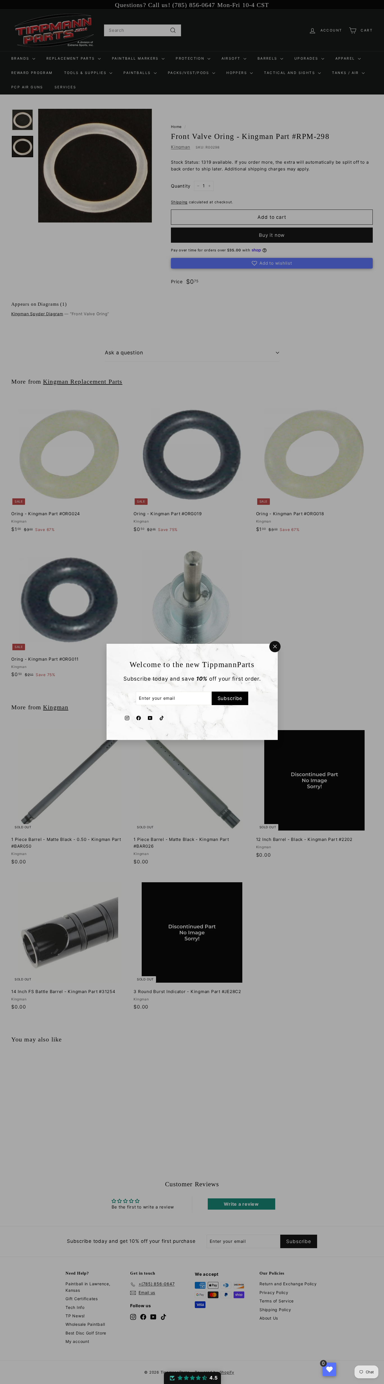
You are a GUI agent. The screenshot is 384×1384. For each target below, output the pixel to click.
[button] (192, 1378)
